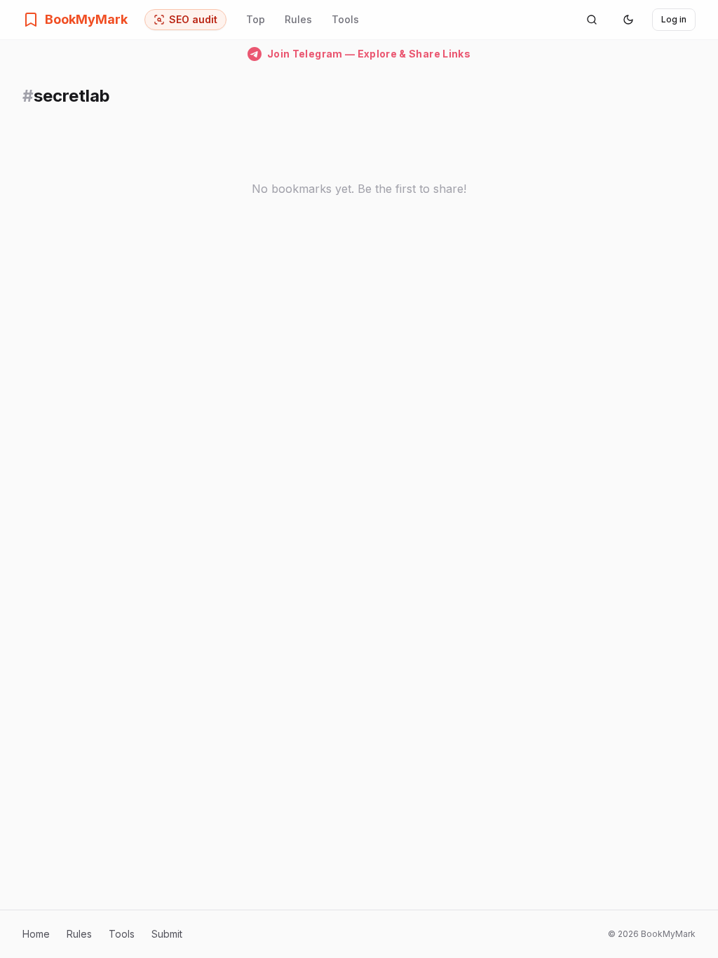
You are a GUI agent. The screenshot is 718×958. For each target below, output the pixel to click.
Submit (166, 934)
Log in (673, 19)
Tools (345, 19)
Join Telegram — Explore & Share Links (368, 54)
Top (255, 19)
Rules (298, 19)
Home (36, 934)
